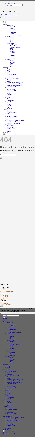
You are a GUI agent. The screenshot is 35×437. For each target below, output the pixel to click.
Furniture (5, 24)
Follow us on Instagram (6, 304)
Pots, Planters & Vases (13, 78)
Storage (9, 54)
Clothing (9, 104)
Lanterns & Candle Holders (14, 83)
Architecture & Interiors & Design (15, 120)
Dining (12, 33)
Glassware (9, 77)
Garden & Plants (11, 126)
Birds (8, 93)
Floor (8, 71)
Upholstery (10, 25)
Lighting (5, 67)
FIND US (5, 132)
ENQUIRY (13, 134)
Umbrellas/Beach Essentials (14, 85)
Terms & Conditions (5, 296)
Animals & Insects (11, 90)
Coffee (12, 39)
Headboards (13, 44)
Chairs (12, 50)
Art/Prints (5, 88)
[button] (9, 433)
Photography (10, 100)
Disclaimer (3, 299)
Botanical (9, 94)
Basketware (10, 75)
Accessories (6, 73)
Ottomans (12, 29)
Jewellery (9, 108)
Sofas (11, 28)
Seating (9, 31)
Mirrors (9, 79)
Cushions (9, 111)
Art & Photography (12, 121)
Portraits (9, 101)
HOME (5, 21)
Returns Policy (4, 295)
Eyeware (9, 105)
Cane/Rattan (10, 43)
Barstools (12, 46)
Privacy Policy (3, 298)
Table (8, 70)
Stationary (9, 130)
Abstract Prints (11, 89)
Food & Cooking (11, 128)
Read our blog (4, 303)
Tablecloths (10, 115)
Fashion (9, 124)
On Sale (5, 22)
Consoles (12, 41)
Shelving (12, 58)
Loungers (12, 52)
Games (9, 131)
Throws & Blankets (12, 112)
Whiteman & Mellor (12, 116)
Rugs (8, 81)
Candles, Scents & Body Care (15, 82)
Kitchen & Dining (11, 74)
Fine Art (9, 96)
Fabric (12, 117)
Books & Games (7, 119)
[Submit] (4, 317)
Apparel (5, 102)
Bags (8, 107)
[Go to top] (0, 313)
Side (11, 40)
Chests (12, 56)
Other (11, 66)
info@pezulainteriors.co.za (7, 291)
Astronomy (10, 92)
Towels (8, 113)
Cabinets (12, 55)
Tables (8, 36)
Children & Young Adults (13, 123)
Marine (9, 98)
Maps (8, 97)
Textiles (5, 109)
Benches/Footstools (15, 35)
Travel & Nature (11, 127)
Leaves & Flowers (11, 86)
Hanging (9, 69)
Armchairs (13, 27)
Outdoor (9, 59)
